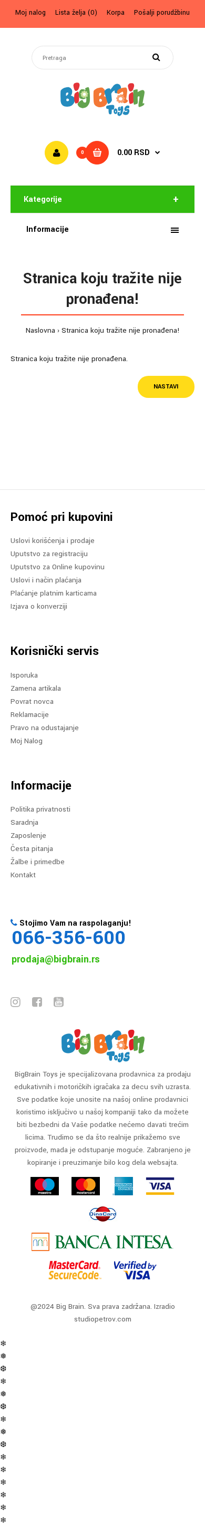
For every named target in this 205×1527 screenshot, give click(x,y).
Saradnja (24, 822)
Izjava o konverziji (39, 606)
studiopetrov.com (102, 1319)
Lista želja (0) (76, 12)
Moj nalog (30, 12)
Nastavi (166, 386)
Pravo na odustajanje (45, 728)
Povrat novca (32, 701)
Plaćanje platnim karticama (54, 593)
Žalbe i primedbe (38, 862)
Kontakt (23, 875)
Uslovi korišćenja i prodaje (53, 541)
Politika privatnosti (40, 809)
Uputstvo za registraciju (49, 554)
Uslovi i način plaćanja (46, 580)
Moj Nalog (27, 741)
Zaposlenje (28, 836)
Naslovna (40, 330)
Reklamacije (30, 715)
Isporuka (24, 675)
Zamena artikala (36, 688)
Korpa (116, 12)
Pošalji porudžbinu (162, 12)
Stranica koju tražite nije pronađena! (121, 330)
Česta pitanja (32, 849)
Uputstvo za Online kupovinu (58, 567)
